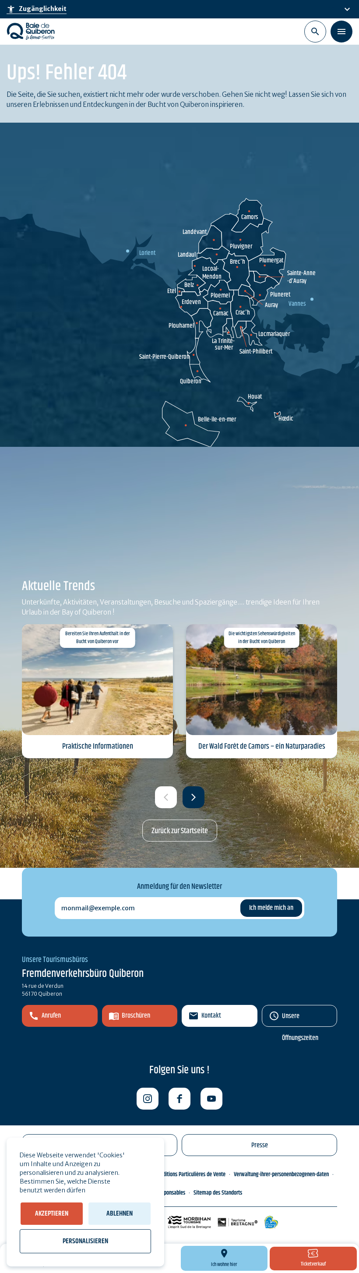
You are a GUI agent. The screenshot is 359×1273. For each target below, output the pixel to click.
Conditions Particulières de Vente (190, 1174)
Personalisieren (85, 1241)
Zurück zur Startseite (179, 831)
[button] (193, 797)
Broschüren (136, 1015)
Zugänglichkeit (37, 9)
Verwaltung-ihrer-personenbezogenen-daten (281, 1174)
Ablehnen (119, 1213)
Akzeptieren (51, 1213)
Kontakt (211, 1015)
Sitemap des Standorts (218, 1193)
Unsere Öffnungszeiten (300, 1019)
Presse (259, 1145)
